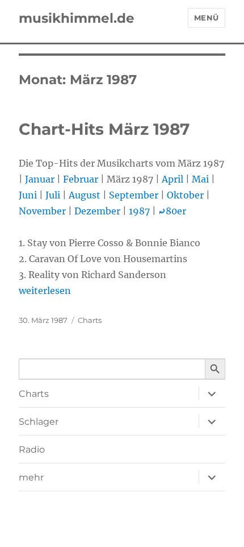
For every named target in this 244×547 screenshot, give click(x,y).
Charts (90, 320)
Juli (52, 195)
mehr (31, 477)
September (133, 195)
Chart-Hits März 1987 (104, 129)
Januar (39, 179)
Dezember (97, 211)
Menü (206, 17)
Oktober (185, 195)
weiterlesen (45, 290)
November (42, 211)
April (172, 179)
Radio (32, 449)
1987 (139, 211)
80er (172, 211)
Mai (200, 179)
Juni (28, 195)
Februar (80, 179)
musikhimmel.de (76, 18)
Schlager (38, 421)
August (84, 195)
